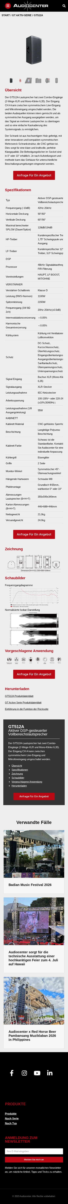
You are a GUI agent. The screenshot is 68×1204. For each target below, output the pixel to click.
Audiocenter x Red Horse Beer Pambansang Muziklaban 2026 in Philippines (32, 1035)
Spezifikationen (20, 769)
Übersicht (17, 765)
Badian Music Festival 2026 (30, 885)
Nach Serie (12, 1118)
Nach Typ (11, 1123)
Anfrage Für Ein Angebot (34, 175)
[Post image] (34, 854)
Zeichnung (17, 773)
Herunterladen (19, 785)
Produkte (11, 1113)
